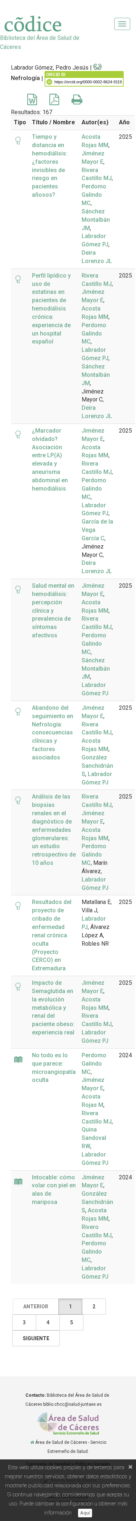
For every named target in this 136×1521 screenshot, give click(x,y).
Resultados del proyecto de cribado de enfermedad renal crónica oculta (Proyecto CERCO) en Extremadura (51, 935)
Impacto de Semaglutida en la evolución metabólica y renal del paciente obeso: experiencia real (53, 1007)
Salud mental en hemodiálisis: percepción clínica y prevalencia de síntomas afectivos (53, 610)
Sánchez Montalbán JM (96, 220)
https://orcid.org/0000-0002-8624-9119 (88, 82)
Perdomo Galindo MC (94, 195)
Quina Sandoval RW (94, 1138)
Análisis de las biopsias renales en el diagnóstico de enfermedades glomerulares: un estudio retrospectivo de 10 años (54, 829)
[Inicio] (32, 1442)
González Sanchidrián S (97, 766)
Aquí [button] (85, 1513)
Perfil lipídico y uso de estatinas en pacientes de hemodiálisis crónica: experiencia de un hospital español (51, 308)
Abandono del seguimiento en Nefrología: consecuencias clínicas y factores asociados (52, 732)
